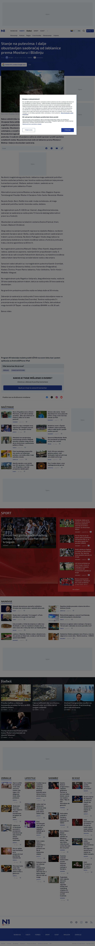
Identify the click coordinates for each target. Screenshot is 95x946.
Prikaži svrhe (28, 130)
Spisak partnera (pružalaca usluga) (31, 124)
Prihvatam (68, 130)
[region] (48, 115)
